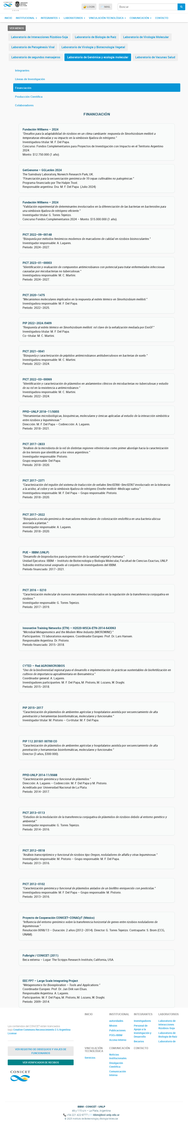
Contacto (161, 18)
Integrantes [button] (49, 18)
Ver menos (17, 28)
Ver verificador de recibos (41, 1062)
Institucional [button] (25, 18)
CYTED (27, 666)
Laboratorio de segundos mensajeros (35, 57)
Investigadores (142, 1021)
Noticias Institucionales (117, 1056)
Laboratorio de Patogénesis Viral (33, 47)
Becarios (139, 1041)
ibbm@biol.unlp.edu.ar (106, 1115)
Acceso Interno (117, 1040)
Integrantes (22, 70)
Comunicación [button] (140, 18)
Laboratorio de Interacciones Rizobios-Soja (39, 37)
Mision (113, 1025)
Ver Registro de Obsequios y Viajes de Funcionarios (40, 1051)
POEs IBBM (115, 1035)
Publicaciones (117, 1030)
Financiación (23, 88)
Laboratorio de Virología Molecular (146, 37)
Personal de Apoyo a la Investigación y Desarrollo (142, 1031)
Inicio (8, 18)
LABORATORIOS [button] (73, 18)
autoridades (116, 1021)
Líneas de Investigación (30, 79)
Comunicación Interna (117, 1073)
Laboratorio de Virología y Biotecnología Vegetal (93, 47)
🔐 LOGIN (89, 6)
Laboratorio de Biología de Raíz (95, 37)
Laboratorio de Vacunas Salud (155, 57)
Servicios (90, 1057)
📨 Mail (105, 6)
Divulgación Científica (116, 1064)
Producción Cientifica (28, 96)
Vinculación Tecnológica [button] (106, 18)
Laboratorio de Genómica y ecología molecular (97, 57)
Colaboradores (24, 105)
